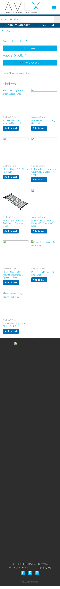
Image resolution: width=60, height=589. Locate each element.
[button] (54, 7)
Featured (48, 25)
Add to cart (11, 128)
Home (5, 73)
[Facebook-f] (23, 573)
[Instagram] (37, 573)
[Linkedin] (30, 573)
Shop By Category (18, 25)
